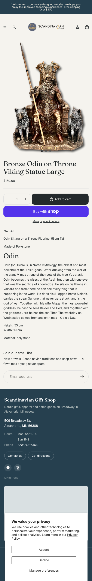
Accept (44, 549)
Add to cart (63, 199)
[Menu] (5, 27)
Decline (44, 560)
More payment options (46, 221)
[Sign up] (82, 376)
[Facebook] (8, 467)
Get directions (41, 455)
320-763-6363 (27, 444)
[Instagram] (17, 467)
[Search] (14, 27)
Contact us (15, 455)
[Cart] (87, 27)
